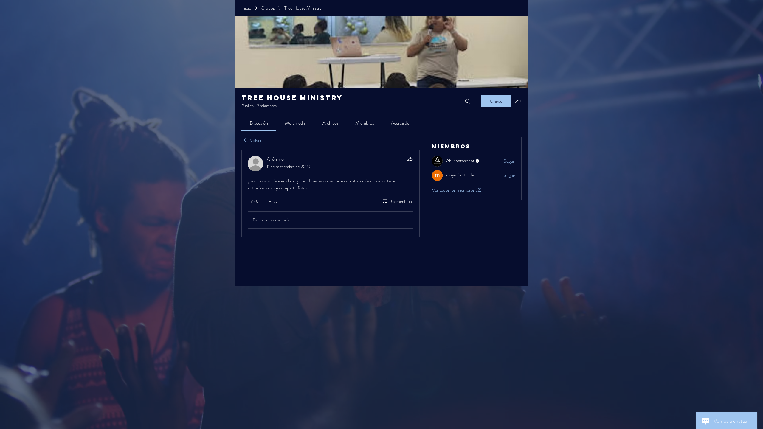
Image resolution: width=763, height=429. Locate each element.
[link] (259, 122)
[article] (330, 193)
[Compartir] (409, 159)
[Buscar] (467, 101)
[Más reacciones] (272, 201)
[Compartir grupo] (518, 101)
